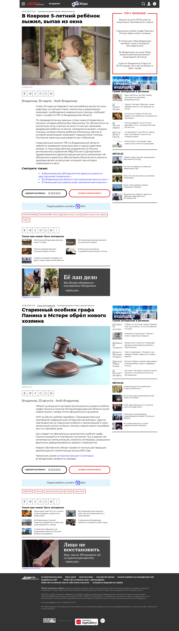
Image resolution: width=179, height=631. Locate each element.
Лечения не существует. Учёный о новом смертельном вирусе (139, 335)
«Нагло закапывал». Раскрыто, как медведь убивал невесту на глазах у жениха (140, 354)
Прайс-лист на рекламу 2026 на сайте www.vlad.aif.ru (65, 583)
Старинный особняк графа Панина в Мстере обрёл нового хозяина (135, 32)
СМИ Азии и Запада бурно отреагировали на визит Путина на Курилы (139, 416)
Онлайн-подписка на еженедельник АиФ (135, 577)
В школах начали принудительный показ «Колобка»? (139, 397)
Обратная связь (86, 577)
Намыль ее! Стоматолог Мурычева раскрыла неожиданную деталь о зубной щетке (139, 345)
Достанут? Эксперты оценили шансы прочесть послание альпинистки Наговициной (140, 372)
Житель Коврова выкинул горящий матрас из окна (45, 250)
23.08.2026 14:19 (28, 306)
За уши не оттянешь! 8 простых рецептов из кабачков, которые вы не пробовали (140, 116)
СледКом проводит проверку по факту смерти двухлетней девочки (49, 259)
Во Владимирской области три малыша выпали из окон (74, 179)
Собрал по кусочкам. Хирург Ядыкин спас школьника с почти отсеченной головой (140, 326)
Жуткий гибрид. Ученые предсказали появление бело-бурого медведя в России (140, 363)
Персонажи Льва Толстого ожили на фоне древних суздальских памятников (48, 513)
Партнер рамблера (65, 620)
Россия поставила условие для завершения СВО (137, 168)
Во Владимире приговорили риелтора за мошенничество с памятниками (91, 513)
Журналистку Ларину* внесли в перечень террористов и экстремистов (137, 196)
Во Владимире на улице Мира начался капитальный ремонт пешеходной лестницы (135, 54)
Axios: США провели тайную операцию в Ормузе (136, 186)
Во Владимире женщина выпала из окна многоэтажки (92, 241)
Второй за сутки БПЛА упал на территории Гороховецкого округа (135, 21)
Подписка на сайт (49, 580)
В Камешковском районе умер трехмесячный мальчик (74, 182)
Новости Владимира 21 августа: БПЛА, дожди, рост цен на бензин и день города (134, 65)
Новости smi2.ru (31, 297)
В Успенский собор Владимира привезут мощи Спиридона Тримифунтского (135, 43)
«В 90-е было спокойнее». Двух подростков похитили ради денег (139, 142)
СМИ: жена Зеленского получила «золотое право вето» (138, 406)
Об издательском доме (51, 577)
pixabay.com (27, 87)
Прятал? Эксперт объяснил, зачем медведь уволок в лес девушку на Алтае (139, 106)
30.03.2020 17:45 (29, 11)
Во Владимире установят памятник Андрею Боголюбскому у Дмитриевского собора (48, 522)
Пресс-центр (70, 577)
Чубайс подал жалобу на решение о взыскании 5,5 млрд (139, 158)
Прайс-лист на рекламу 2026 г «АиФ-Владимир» (84, 580)
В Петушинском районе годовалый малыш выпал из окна (92, 250)
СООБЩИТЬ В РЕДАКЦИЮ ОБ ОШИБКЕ (107, 583)
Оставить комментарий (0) (89, 193)
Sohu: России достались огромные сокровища (139, 177)
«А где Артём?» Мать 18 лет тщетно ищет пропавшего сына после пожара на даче (139, 134)
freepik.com (27, 387)
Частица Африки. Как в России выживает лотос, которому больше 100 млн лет (139, 125)
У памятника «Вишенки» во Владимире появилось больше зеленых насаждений (47, 531)
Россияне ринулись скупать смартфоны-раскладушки (136, 424)
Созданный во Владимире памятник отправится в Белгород (92, 521)
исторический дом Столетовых (75, 455)
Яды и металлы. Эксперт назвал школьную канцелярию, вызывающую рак (138, 97)
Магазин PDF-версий (105, 577)
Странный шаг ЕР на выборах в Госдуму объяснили (137, 387)
